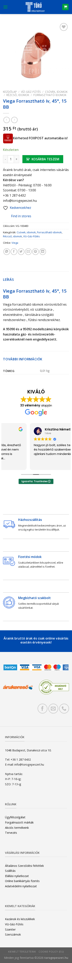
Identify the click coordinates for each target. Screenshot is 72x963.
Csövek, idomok (56, 92)
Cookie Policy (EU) (51, 951)
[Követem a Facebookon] (42, 708)
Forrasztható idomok (49, 95)
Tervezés (11, 833)
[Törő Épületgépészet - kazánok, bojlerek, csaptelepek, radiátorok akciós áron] (35, 7)
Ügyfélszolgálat (15, 817)
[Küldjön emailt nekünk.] (53, 708)
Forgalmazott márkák (19, 822)
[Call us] (64, 708)
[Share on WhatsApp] (6, 251)
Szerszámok (13, 934)
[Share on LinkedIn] (42, 251)
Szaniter (10, 929)
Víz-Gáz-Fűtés (31, 92)
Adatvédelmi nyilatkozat (21, 886)
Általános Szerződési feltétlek (24, 866)
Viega (15, 243)
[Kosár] (65, 7)
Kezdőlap (10, 92)
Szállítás (10, 871)
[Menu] (5, 7)
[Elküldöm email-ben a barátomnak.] (28, 251)
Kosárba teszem (45, 159)
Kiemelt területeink (22, 951)
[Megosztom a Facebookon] (14, 251)
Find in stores (21, 216)
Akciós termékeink (17, 828)
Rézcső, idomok (17, 95)
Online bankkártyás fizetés (22, 881)
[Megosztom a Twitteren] (21, 251)
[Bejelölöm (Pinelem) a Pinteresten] (35, 251)
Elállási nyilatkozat (17, 876)
